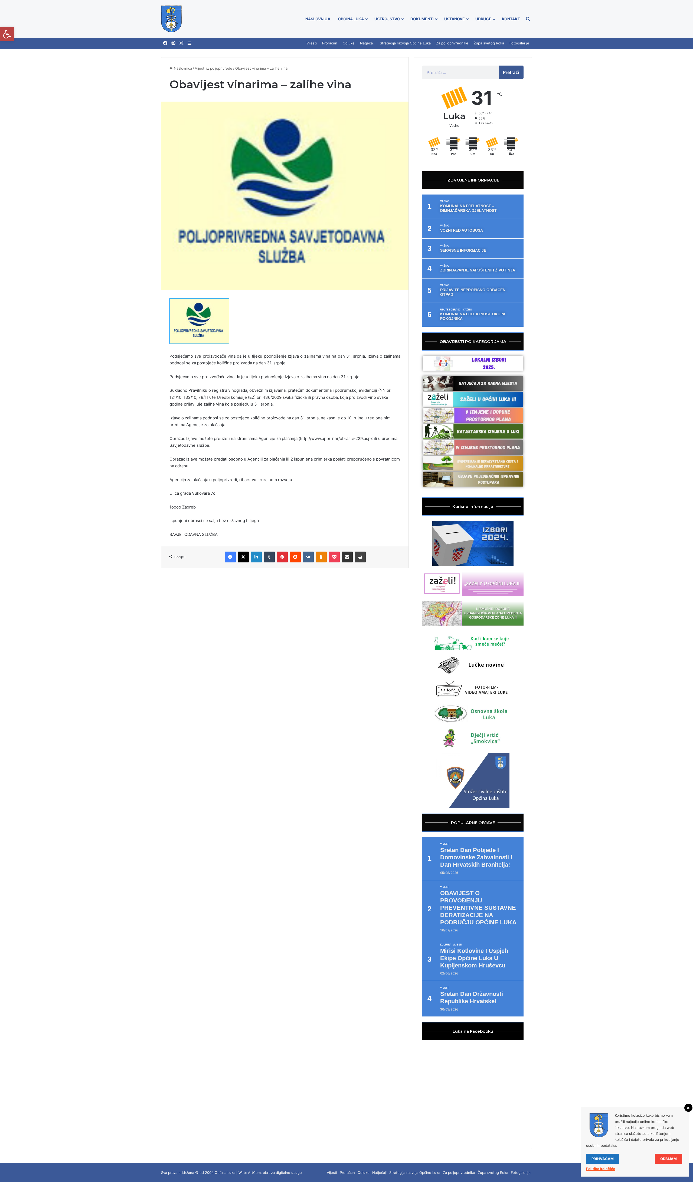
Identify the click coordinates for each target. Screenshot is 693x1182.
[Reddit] (295, 557)
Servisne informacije (463, 250)
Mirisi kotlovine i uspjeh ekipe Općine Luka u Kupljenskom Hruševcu (474, 958)
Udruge (483, 19)
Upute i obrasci (451, 309)
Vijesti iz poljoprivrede (213, 68)
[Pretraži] (528, 19)
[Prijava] (173, 43)
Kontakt (511, 19)
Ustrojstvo (387, 19)
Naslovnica (317, 19)
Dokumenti (422, 19)
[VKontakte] (308, 557)
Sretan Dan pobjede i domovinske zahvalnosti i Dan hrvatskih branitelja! (476, 857)
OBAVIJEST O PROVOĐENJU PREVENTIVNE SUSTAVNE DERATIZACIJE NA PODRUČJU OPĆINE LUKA (478, 908)
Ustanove (454, 19)
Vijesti (311, 43)
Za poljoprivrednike (452, 43)
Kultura (445, 944)
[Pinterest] (282, 557)
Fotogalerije (519, 43)
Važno (444, 201)
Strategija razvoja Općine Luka (405, 43)
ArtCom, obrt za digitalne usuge (275, 1172)
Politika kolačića (600, 1169)
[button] (7, 34)
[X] (243, 557)
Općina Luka (351, 19)
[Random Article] (181, 43)
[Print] (360, 557)
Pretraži (511, 72)
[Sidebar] (189, 43)
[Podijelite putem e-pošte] (347, 557)
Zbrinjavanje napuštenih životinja (477, 270)
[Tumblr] (269, 557)
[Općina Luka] (171, 19)
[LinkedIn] (256, 557)
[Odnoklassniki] (321, 557)
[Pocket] (334, 557)
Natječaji (367, 43)
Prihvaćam (602, 1159)
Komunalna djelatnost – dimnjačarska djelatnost (468, 208)
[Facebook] (165, 43)
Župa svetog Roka (489, 43)
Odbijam (668, 1159)
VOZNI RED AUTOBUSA (461, 230)
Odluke (349, 43)
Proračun (329, 43)
